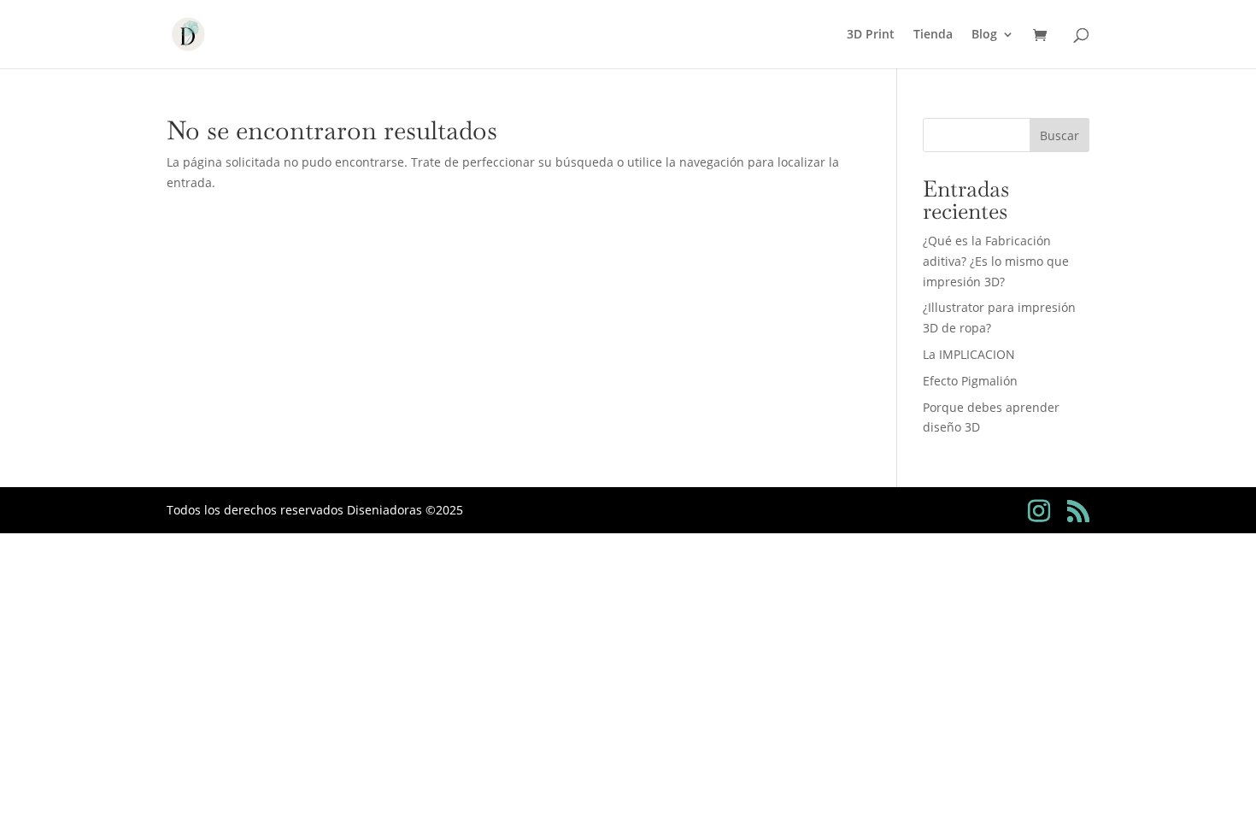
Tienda (933, 35)
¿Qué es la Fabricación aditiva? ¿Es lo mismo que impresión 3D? (996, 261)
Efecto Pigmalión (970, 381)
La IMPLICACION (969, 354)
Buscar (1059, 135)
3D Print (871, 35)
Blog (984, 35)
